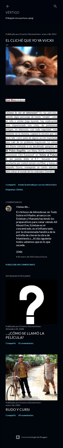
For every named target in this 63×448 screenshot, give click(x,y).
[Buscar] (55, 5)
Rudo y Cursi (18, 409)
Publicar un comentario (20, 264)
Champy (20, 207)
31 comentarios (25, 343)
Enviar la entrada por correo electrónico (37, 184)
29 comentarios (25, 415)
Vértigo (12, 12)
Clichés (19, 189)
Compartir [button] (11, 184)
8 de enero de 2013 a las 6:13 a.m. (31, 256)
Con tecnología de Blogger (34, 437)
